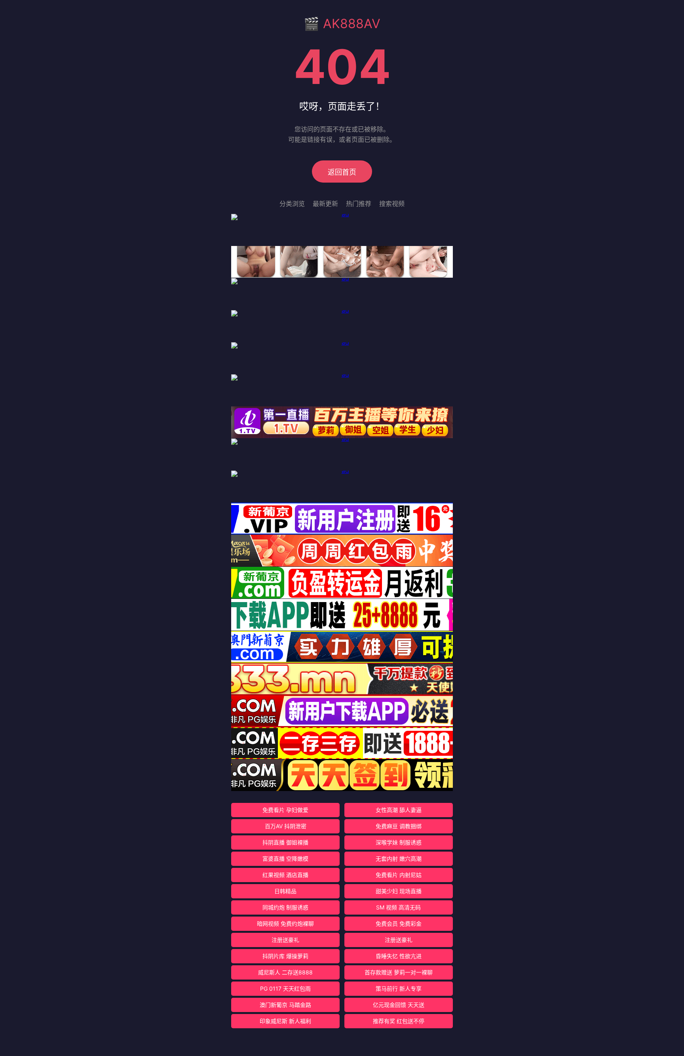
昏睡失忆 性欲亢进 (399, 956)
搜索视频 (392, 204)
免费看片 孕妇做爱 (285, 809)
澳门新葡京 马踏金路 (285, 1004)
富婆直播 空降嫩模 (285, 858)
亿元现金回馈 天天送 (398, 1004)
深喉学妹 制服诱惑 (399, 842)
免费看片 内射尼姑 (399, 874)
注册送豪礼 (285, 939)
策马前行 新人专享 (399, 988)
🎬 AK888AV (342, 23)
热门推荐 (358, 204)
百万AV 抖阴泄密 (285, 826)
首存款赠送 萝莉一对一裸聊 (399, 972)
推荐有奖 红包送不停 (398, 1021)
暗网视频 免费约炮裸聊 (285, 923)
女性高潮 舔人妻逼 (399, 809)
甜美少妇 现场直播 (399, 891)
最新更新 (325, 204)
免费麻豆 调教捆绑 (399, 826)
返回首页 (342, 172)
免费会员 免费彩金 (399, 923)
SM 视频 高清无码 (398, 907)
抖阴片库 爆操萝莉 (285, 956)
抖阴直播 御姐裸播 (285, 842)
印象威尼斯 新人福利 (285, 1021)
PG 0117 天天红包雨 (285, 988)
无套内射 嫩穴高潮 (399, 858)
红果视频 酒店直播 (285, 874)
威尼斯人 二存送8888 (285, 972)
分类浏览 (292, 204)
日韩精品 (285, 891)
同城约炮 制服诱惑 (285, 907)
